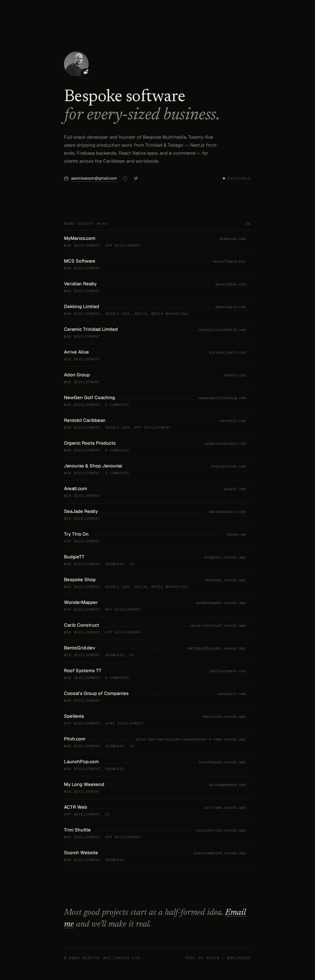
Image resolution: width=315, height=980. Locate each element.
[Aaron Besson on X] (136, 178)
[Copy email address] (125, 178)
